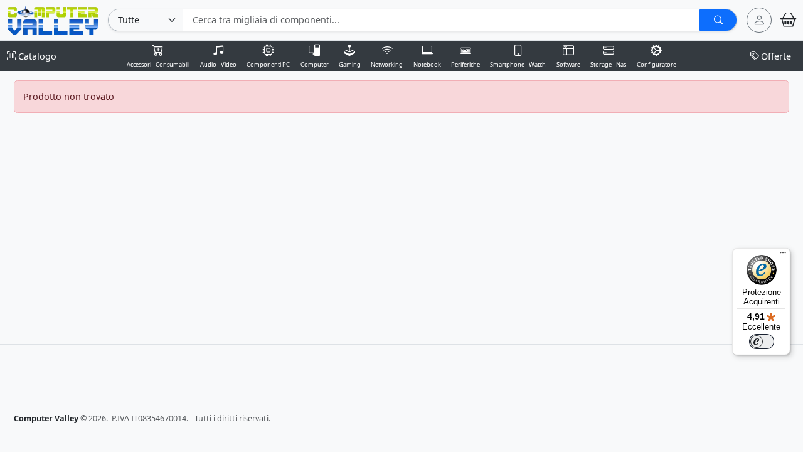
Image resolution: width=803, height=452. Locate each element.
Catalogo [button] (36, 56)
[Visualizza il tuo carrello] (788, 20)
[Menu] (782, 255)
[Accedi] (759, 20)
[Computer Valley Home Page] (53, 19)
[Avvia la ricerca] (718, 20)
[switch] (761, 341)
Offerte (776, 56)
